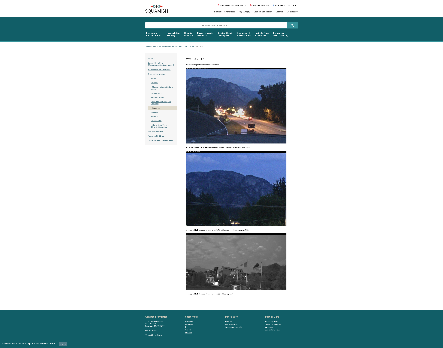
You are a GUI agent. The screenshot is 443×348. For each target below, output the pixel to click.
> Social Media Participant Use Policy (161, 103)
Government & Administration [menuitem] (243, 34)
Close (63, 343)
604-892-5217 (151, 330)
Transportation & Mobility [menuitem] (172, 34)
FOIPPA (228, 321)
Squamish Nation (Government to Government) (161, 64)
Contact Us (292, 11)
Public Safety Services (224, 11)
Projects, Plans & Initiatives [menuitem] (262, 34)
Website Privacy (231, 324)
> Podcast (155, 112)
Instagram (189, 324)
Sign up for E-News (272, 330)
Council (151, 58)
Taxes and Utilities (156, 136)
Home (148, 46)
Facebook (189, 321)
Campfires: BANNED (260, 5)
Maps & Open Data (156, 131)
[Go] (292, 25)
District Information (186, 46)
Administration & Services (159, 69)
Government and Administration (164, 46)
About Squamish (271, 321)
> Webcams (155, 108)
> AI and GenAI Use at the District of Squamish (160, 126)
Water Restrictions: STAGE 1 (286, 5)
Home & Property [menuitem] (188, 34)
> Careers (154, 83)
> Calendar (155, 116)
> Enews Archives (157, 97)
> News (153, 78)
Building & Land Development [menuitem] (225, 34)
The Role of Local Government (161, 140)
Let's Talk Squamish (263, 11)
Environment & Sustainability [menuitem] (280, 34)
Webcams (269, 327)
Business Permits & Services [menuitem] (205, 34)
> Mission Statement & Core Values (162, 88)
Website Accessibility (234, 327)
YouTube (188, 330)
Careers (279, 11)
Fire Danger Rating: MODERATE (233, 5)
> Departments (157, 93)
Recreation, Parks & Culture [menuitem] (153, 34)
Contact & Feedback (153, 335)
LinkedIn (188, 332)
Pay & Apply (244, 11)
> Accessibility (156, 121)
